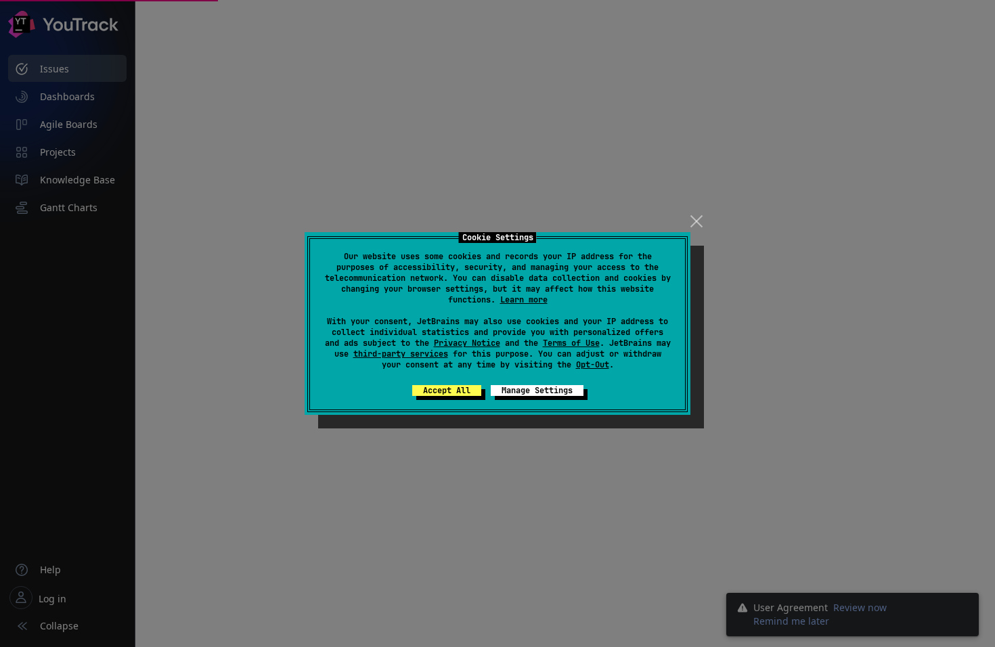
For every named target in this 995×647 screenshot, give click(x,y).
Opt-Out (592, 364)
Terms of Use (571, 343)
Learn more (524, 299)
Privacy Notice (467, 343)
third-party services (400, 354)
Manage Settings (537, 390)
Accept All (446, 390)
